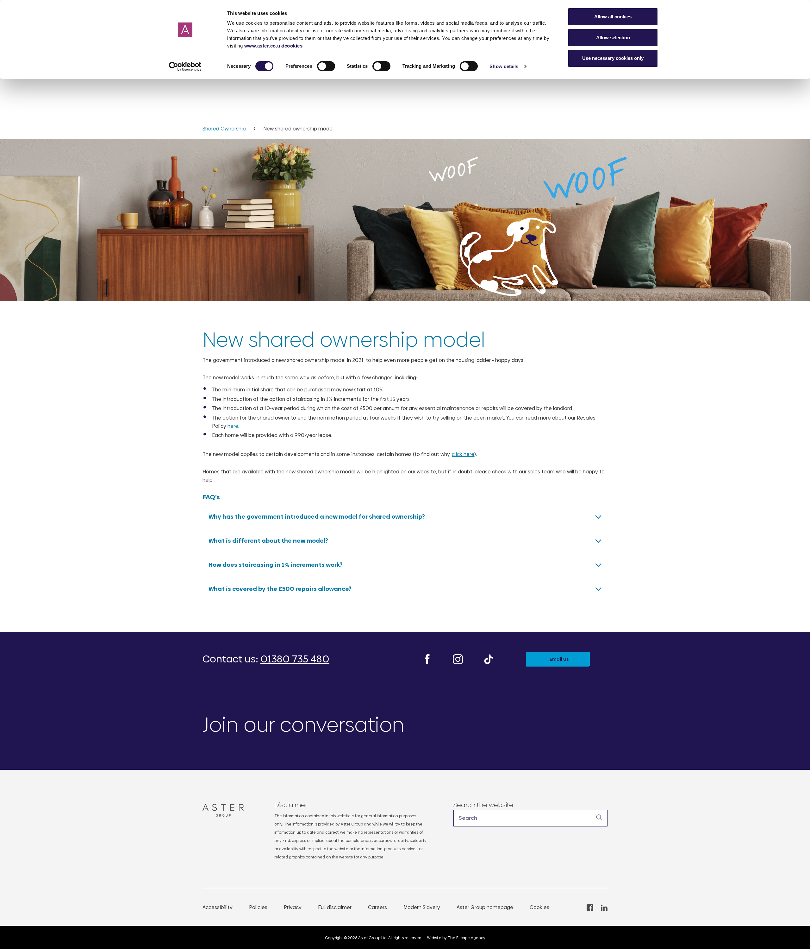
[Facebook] (427, 658)
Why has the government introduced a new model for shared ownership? (317, 516)
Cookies (539, 907)
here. (233, 426)
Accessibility (217, 907)
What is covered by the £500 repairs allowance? (280, 589)
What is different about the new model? (268, 540)
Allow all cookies (613, 16)
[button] (530, 818)
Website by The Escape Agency (456, 937)
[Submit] (599, 817)
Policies (258, 907)
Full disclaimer (335, 907)
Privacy (293, 907)
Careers (377, 907)
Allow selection (613, 37)
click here (463, 454)
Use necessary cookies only (613, 58)
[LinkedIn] (604, 907)
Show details (503, 66)
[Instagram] (458, 658)
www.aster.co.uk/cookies (273, 45)
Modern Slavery (421, 907)
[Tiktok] (488, 658)
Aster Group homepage (485, 907)
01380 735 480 (294, 659)
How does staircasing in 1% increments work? (276, 564)
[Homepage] (225, 810)
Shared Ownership (224, 128)
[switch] (326, 66)
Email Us (559, 659)
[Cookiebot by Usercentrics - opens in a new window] (185, 66)
